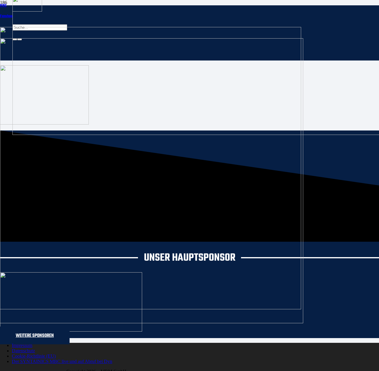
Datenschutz (23, 350)
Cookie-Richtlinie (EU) (34, 356)
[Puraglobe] (71, 329)
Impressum (22, 345)
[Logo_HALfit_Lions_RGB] (151, 321)
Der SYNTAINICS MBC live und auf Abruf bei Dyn (62, 361)
